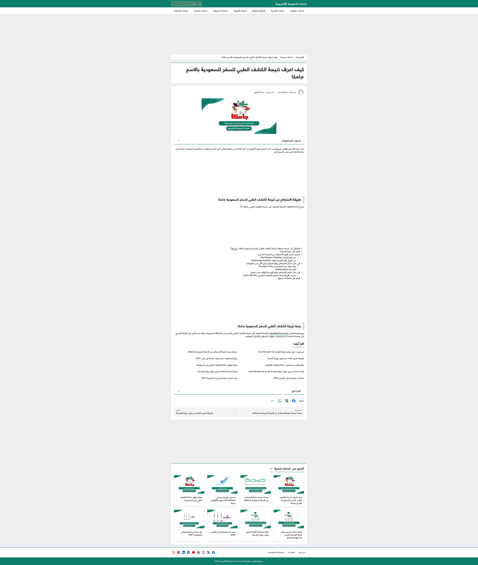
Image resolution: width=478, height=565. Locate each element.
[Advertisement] (239, 34)
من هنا (234, 248)
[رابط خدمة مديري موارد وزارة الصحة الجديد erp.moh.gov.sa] (272, 371)
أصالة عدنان (283, 92)
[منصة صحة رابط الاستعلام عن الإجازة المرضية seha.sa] (205, 351)
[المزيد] (272, 401)
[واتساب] (279, 401)
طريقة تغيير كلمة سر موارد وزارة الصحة (194, 413)
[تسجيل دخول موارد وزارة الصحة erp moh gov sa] (272, 351)
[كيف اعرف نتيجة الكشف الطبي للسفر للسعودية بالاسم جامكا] (289, 491)
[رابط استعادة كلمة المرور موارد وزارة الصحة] (205, 371)
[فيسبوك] (293, 401)
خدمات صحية (286, 57)
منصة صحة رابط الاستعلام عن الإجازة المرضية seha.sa (277, 413)
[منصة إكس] (286, 401)
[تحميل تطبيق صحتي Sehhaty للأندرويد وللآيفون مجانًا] (222, 491)
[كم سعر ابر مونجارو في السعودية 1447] (205, 378)
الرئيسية (300, 57)
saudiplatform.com (279, 333)
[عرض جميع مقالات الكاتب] (301, 92)
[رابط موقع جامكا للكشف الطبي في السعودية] (205, 364)
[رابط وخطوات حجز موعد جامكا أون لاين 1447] (205, 358)
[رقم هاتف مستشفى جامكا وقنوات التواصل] (272, 364)
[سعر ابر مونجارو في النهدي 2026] (272, 378)
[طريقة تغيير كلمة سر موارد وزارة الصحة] (272, 358)
